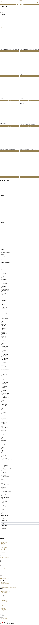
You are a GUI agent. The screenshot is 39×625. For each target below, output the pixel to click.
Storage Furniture (4, 501)
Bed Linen (3, 424)
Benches (3, 488)
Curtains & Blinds (4, 353)
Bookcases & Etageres (5, 476)
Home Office (4, 475)
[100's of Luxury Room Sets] (1, 577)
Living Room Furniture (5, 486)
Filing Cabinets (4, 480)
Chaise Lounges (4, 490)
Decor (3, 375)
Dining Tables (4, 296)
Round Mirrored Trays (5, 397)
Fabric (3, 429)
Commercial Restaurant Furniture (7, 289)
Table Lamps (4, 416)
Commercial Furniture (5, 269)
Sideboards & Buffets (5, 473)
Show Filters (2, 12)
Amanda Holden (4, 333)
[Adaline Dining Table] (9, 63)
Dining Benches (4, 466)
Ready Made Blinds (5, 354)
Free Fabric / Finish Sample (4, 557)
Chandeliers (4, 412)
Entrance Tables (4, 277)
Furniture (3, 451)
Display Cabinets (4, 472)
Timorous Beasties (5, 346)
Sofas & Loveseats (5, 498)
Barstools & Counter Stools (6, 484)
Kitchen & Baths (4, 404)
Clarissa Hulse (4, 336)
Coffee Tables (4, 273)
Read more (9, 51)
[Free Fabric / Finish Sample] (1, 556)
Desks (3, 479)
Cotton (3, 434)
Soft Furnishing (4, 419)
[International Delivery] (1, 571)
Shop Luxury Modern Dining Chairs (7, 468)
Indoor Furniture (4, 279)
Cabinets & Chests (4, 502)
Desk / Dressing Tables (5, 313)
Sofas (3, 327)
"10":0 (3, 264)
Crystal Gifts (4, 390)
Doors (3, 276)
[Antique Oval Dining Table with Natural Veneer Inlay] (29, 163)
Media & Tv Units (5, 500)
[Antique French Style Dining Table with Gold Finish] (9, 138)
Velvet (3, 450)
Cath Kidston (4, 431)
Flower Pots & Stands (5, 393)
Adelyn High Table (2, 123)
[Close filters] (0, 536)
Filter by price (3, 254)
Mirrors (3, 280)
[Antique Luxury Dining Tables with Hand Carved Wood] (29, 138)
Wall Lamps (4, 418)
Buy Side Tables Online (5, 497)
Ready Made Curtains (5, 358)
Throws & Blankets (5, 427)
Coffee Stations (4, 308)
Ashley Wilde (4, 359)
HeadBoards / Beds (5, 318)
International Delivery (3, 573)
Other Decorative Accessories (6, 394)
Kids (3, 508)
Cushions (3, 329)
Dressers (3, 461)
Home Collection (4, 370)
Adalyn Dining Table (23, 74)
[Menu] (2, 2)
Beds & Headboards (5, 458)
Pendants (3, 415)
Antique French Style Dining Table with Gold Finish (27, 124)
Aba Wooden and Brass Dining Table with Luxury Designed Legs (9, 49)
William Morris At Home (5, 369)
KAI (3, 437)
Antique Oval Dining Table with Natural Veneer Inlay (27, 173)
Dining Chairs (4, 294)
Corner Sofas (4, 494)
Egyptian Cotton (4, 422)
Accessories (3, 328)
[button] (37, 2)
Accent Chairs (4, 487)
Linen (3, 443)
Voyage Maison (4, 347)
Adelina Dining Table (3, 98)
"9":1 (3, 268)
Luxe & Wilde (4, 340)
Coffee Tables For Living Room (6, 491)
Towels (3, 349)
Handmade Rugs (4, 506)
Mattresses (3, 462)
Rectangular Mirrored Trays (6, 396)
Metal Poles (4, 383)
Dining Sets (4, 469)
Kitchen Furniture (4, 482)
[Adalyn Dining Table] (29, 63)
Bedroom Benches (4, 455)
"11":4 (3, 265)
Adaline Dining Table (3, 74)
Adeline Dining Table (23, 98)
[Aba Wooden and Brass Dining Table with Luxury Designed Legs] (9, 38)
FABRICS (3, 368)
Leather (3, 441)
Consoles (3, 311)
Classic (3, 517)
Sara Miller (3, 343)
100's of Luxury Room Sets (4, 578)
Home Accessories (4, 386)
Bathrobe (3, 423)
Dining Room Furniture (5, 465)
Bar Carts (3, 483)
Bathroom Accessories (5, 405)
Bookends (3, 387)
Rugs (3, 505)
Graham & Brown (4, 337)
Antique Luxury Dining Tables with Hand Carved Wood (28, 149)
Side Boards (4, 324)
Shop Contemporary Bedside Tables (7, 459)
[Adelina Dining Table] (9, 87)
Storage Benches (4, 504)
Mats (3, 509)
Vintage (3, 512)
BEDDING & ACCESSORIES (6, 331)
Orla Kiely (3, 351)
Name (1, 614)
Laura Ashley (4, 339)
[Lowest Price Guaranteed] (1, 567)
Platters (3, 408)
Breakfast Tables (4, 307)
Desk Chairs (4, 477)
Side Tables (4, 286)
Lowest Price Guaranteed (4, 568)
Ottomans (3, 282)
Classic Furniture (4, 371)
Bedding (3, 332)
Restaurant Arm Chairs (5, 290)
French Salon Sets (4, 374)
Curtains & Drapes (5, 382)
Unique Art (3, 379)
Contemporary (4, 518)
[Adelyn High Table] (9, 112)
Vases (3, 400)
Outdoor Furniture (5, 283)
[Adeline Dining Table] (29, 87)
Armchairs (3, 272)
